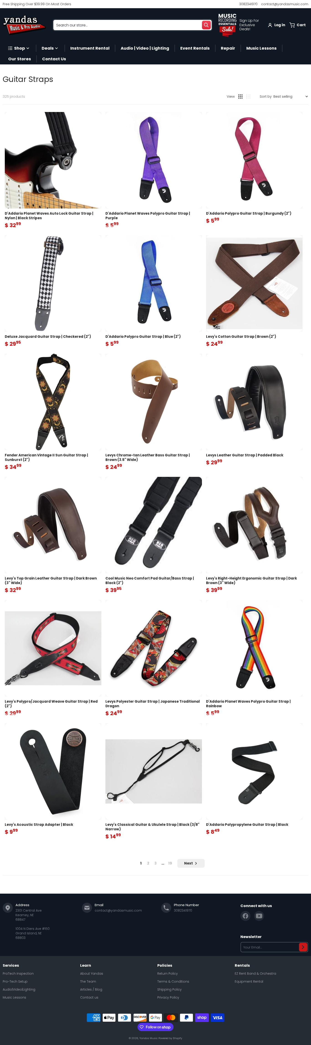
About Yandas (91, 973)
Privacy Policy (168, 997)
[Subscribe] (303, 947)
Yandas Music (148, 1038)
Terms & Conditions (173, 981)
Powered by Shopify (170, 1038)
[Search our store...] (206, 25)
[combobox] (132, 25)
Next (188, 863)
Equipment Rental (249, 981)
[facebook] (245, 916)
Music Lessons (14, 997)
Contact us (89, 997)
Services (11, 965)
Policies (164, 965)
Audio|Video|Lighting (19, 989)
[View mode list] (248, 96)
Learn (85, 965)
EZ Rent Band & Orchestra (255, 973)
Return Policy (167, 973)
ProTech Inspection (18, 973)
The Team (88, 981)
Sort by (266, 96)
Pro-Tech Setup (15, 981)
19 (170, 863)
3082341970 (248, 4)
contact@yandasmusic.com (284, 4)
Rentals (242, 965)
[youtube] (259, 916)
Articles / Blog (91, 989)
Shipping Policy (169, 989)
